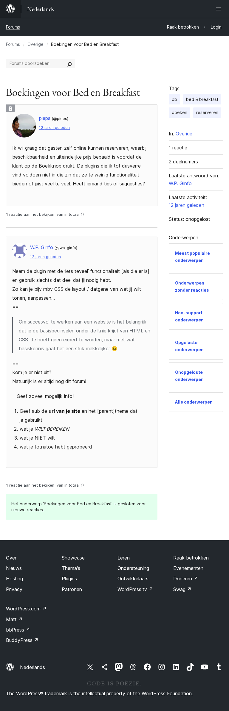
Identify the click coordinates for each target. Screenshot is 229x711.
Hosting (14, 579)
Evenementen (188, 568)
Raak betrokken (191, 558)
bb (174, 99)
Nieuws (14, 568)
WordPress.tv (135, 589)
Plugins (69, 579)
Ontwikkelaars (132, 579)
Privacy (14, 589)
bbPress (18, 630)
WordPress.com (26, 609)
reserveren (207, 112)
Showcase (73, 558)
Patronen (72, 589)
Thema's (71, 568)
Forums (13, 26)
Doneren (185, 579)
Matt (14, 619)
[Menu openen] (219, 9)
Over (11, 558)
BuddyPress (22, 640)
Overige (35, 44)
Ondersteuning (133, 568)
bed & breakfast (202, 99)
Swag (182, 589)
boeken (179, 112)
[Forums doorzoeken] (69, 63)
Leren (123, 558)
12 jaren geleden (54, 127)
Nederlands (32, 667)
